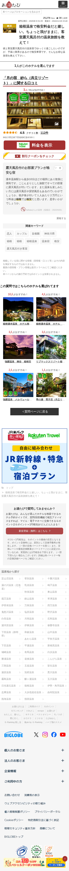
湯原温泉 (6, 672)
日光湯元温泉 (8, 685)
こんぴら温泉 (54, 658)
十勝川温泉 (53, 578)
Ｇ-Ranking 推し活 (12, 722)
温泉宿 (45, 241)
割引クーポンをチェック (38, 156)
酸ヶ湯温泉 (30, 679)
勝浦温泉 (6, 658)
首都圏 (36, 233)
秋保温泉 (29, 591)
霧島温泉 (6, 679)
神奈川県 (49, 233)
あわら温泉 (30, 638)
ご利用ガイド (34, 706)
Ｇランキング (17, 711)
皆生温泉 (52, 665)
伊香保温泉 (7, 605)
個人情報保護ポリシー (17, 811)
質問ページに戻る (36, 411)
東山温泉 (52, 591)
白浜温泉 (52, 652)
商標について (47, 828)
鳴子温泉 (52, 585)
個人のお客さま (14, 750)
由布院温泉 (53, 692)
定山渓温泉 (7, 578)
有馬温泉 (29, 652)
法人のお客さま (14, 760)
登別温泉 (29, 578)
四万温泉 (52, 605)
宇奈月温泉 (53, 638)
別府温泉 (29, 672)
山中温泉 (52, 632)
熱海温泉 (6, 699)
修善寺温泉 (53, 625)
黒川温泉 (52, 672)
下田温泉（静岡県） (9, 634)
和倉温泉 (29, 632)
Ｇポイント (49, 706)
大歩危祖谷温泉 (32, 692)
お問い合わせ (12, 795)
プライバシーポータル (47, 811)
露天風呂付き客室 (17, 248)
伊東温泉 (29, 625)
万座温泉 (29, 605)
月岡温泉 (29, 618)
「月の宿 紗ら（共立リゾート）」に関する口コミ (25, 80)
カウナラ (27, 718)
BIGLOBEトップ (13, 836)
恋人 (9, 233)
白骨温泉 (6, 618)
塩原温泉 (29, 612)
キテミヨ (29, 714)
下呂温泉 (6, 645)
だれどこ (30, 711)
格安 (56, 241)
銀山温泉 (29, 598)
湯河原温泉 (7, 625)
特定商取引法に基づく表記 (43, 820)
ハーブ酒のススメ (53, 722)
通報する (61, 218)
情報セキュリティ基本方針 (19, 828)
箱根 (9, 241)
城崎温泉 (6, 652)
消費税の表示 (32, 795)
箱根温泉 (32, 241)
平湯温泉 (29, 645)
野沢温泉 (52, 612)
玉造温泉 (29, 665)
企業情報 (10, 771)
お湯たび (51, 711)
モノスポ (58, 714)
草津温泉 (52, 598)
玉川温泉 (52, 679)
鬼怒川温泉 (7, 612)
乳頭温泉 (29, 585)
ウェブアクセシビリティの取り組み (25, 803)
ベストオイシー (44, 714)
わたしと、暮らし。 (13, 714)
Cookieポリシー (14, 820)
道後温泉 (29, 658)
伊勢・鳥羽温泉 (55, 685)
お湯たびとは (18, 706)
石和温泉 (52, 618)
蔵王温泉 (6, 598)
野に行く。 (15, 718)
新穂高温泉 (53, 645)
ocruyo (41, 711)
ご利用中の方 (13, 781)
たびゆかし (51, 718)
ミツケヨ (39, 718)
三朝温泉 (6, 665)
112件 (44, 132)
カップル (22, 233)
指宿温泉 (29, 699)
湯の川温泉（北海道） (11, 587)
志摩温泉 (6, 692)
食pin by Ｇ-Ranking (33, 722)
